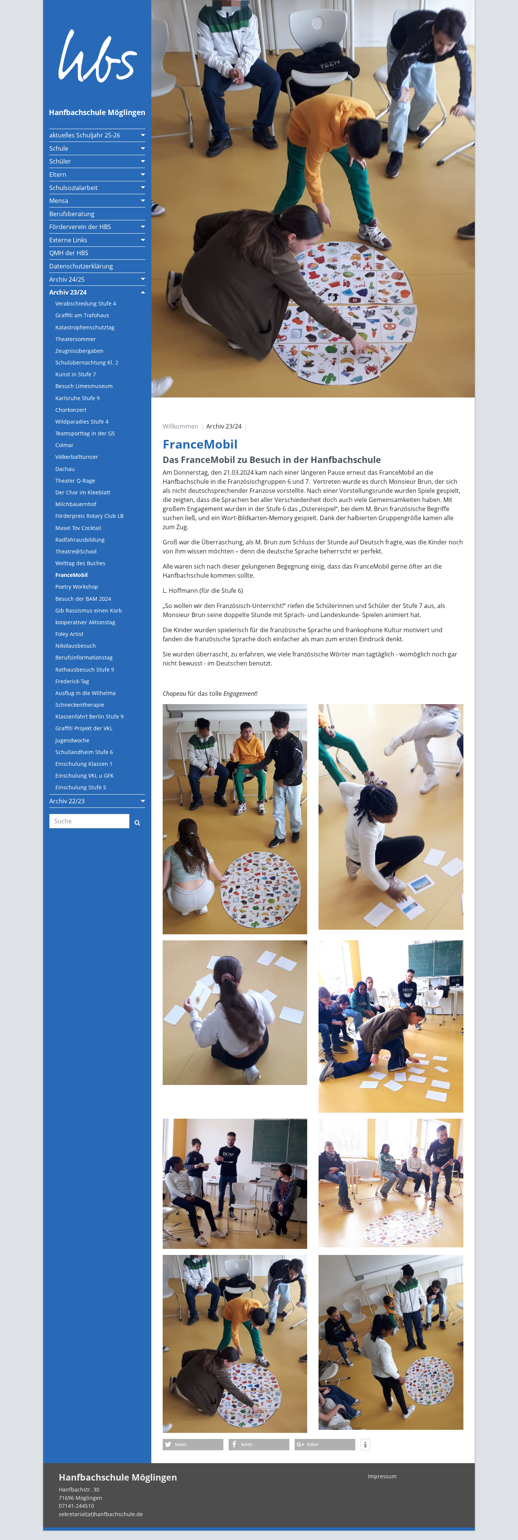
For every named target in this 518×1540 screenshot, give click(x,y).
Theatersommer (75, 339)
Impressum (382, 1476)
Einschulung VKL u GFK (84, 775)
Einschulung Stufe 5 (80, 787)
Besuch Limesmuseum (84, 386)
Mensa (58, 200)
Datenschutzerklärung (81, 266)
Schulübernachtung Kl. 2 (86, 362)
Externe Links (68, 240)
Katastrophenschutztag (85, 327)
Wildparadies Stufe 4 (81, 421)
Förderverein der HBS (80, 227)
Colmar (64, 445)
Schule (58, 148)
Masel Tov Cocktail (78, 528)
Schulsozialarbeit (73, 188)
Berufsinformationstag (84, 657)
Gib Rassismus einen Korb (88, 610)
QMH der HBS (68, 253)
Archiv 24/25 (67, 279)
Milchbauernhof (75, 504)
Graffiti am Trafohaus (82, 315)
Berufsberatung (71, 214)
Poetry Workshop (76, 586)
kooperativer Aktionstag (85, 622)
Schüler (60, 161)
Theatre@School (76, 551)
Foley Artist (69, 634)
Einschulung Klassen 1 (84, 763)
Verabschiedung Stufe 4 (85, 303)
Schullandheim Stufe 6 (84, 752)
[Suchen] (137, 821)
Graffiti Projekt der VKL (84, 728)
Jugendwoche (72, 740)
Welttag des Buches (80, 563)
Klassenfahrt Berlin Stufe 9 (89, 716)
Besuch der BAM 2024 (83, 598)
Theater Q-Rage (75, 480)
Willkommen (180, 426)
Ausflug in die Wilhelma (85, 693)
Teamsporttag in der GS (85, 433)
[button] (193, 1444)
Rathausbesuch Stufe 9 (84, 669)
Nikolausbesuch (75, 645)
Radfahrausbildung (80, 539)
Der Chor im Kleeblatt (82, 492)
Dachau (65, 468)
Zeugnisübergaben (79, 350)
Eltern (57, 174)
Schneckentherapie (79, 704)
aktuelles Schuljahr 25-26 (84, 135)
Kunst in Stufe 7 (75, 374)
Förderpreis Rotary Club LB (89, 515)
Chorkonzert (70, 409)
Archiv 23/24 (67, 292)
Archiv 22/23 (67, 801)
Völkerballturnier (76, 456)
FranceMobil (71, 574)
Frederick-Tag (72, 681)
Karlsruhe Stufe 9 (77, 398)
